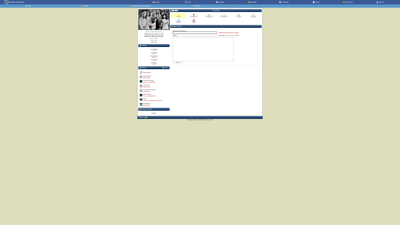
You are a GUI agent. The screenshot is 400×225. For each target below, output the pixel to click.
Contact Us (142, 117)
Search (189, 2)
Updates (157, 2)
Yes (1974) (85, 6)
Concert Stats (349, 2)
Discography (285, 2)
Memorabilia (253, 2)
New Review (197, 6)
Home (29, 6)
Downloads (221, 2)
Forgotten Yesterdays (16, 2)
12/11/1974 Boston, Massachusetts (141, 6)
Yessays (317, 2)
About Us (381, 2)
